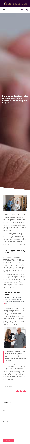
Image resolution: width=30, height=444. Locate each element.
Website (5, 416)
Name (4, 405)
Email (4, 410)
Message (5, 421)
